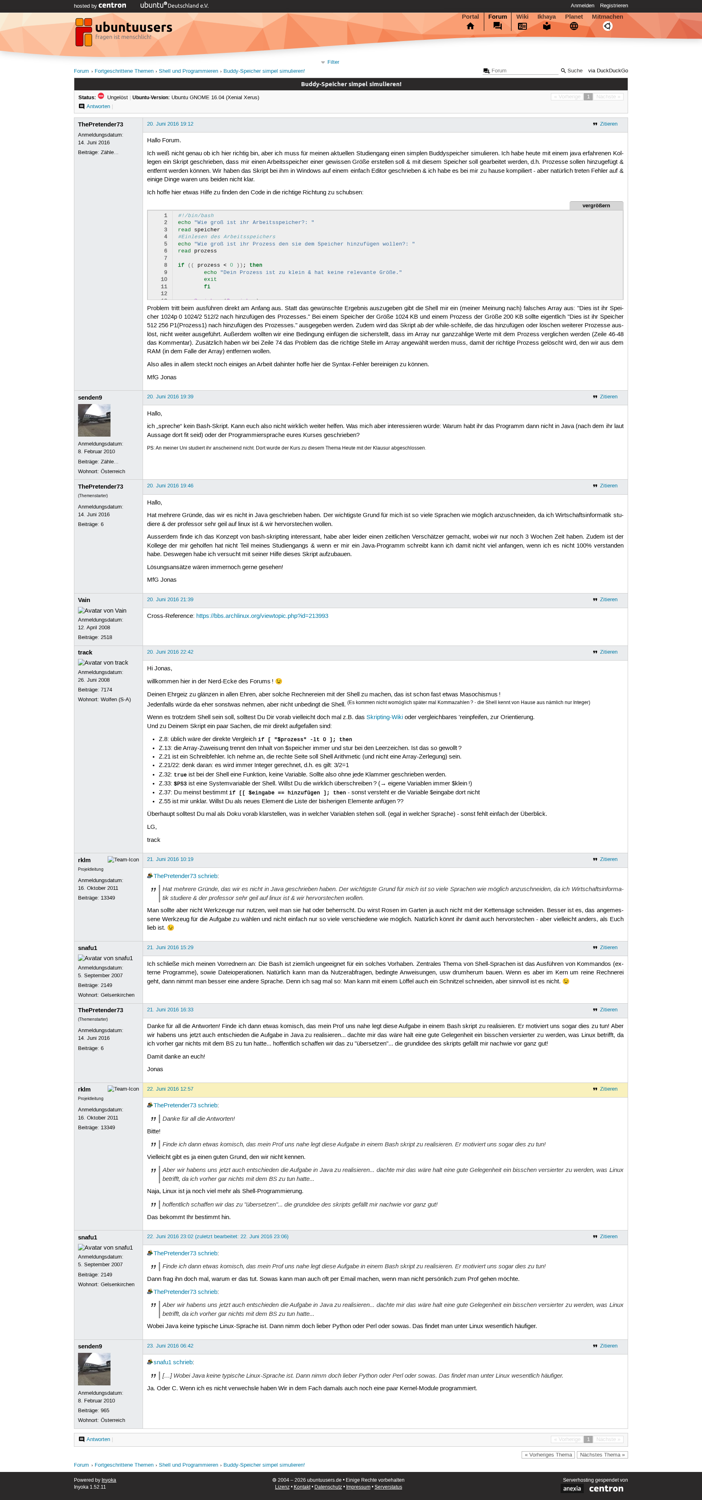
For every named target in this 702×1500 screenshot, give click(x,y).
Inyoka (109, 1480)
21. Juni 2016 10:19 (170, 859)
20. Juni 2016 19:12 (170, 124)
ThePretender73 (100, 124)
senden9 (90, 397)
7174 (106, 690)
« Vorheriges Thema (548, 1455)
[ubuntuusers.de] (125, 34)
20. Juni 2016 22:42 (170, 652)
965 (105, 1410)
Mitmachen (607, 17)
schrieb (207, 876)
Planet (574, 17)
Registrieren (614, 5)
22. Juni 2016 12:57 (170, 1089)
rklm (84, 860)
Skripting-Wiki (384, 717)
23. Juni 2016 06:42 (170, 1346)
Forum (497, 17)
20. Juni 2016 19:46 (170, 486)
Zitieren (609, 124)
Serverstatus (388, 1487)
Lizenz (282, 1487)
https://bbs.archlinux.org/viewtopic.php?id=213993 (262, 616)
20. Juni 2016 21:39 (170, 599)
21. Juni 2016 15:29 (170, 947)
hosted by (86, 6)
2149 (106, 985)
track (85, 652)
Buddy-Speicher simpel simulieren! (264, 71)
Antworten (98, 106)
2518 (106, 637)
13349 (108, 898)
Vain (84, 600)
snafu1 (87, 948)
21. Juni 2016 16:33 (170, 1010)
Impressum (358, 1487)
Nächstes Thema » (602, 1455)
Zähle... (110, 152)
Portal (470, 17)
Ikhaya (546, 17)
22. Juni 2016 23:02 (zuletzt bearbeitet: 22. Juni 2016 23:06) (217, 1236)
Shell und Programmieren (188, 71)
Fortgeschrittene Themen (124, 71)
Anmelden (582, 5)
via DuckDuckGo (608, 71)
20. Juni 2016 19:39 (170, 396)
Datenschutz (328, 1487)
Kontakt (302, 1487)
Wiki (522, 17)
